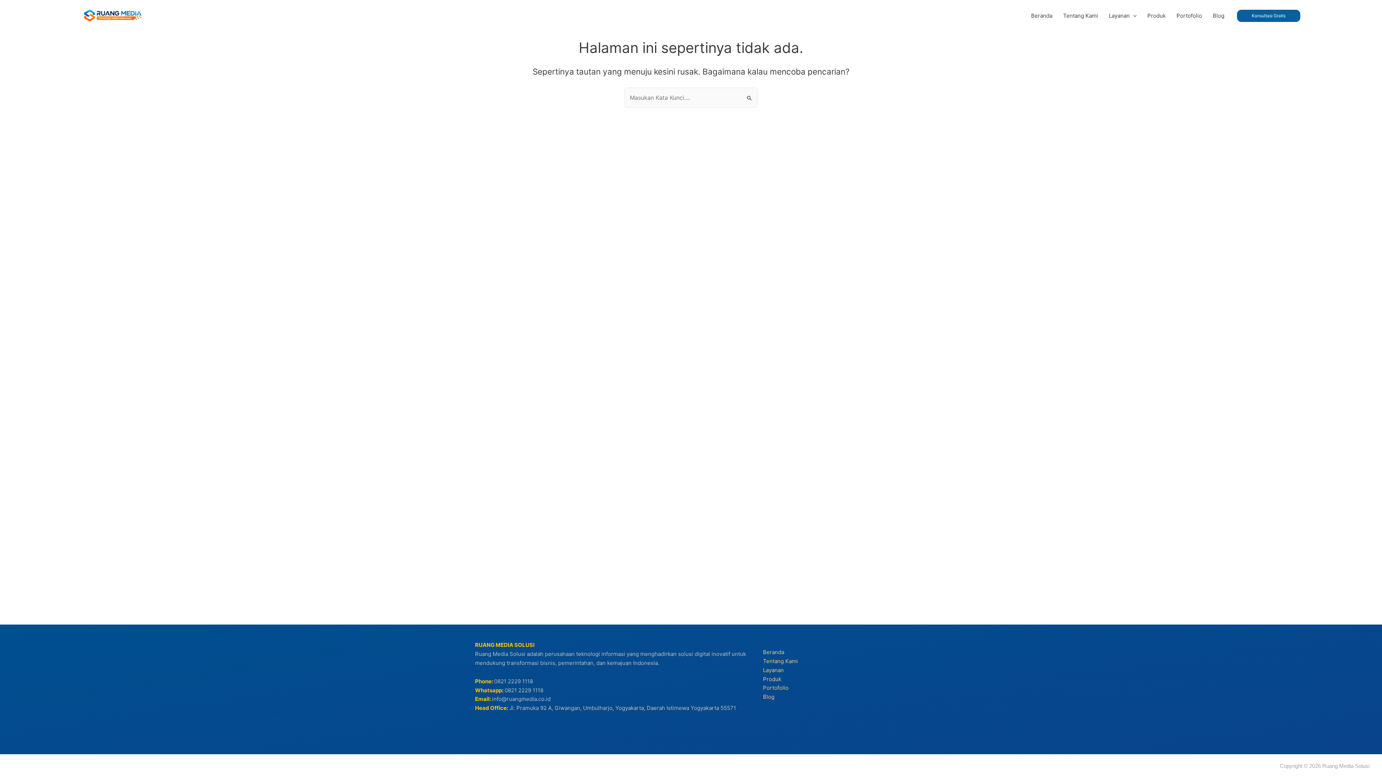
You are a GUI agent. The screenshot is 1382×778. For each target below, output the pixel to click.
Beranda (773, 652)
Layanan (773, 670)
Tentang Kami (780, 661)
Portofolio (776, 687)
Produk (772, 679)
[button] (1133, 15)
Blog (768, 696)
